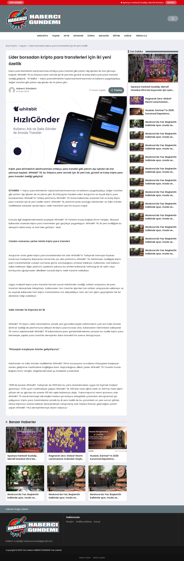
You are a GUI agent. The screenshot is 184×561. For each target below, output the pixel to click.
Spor (66, 35)
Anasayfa (42, 35)
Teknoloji (141, 35)
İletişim (70, 521)
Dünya (91, 35)
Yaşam (55, 35)
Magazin (104, 35)
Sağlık (127, 35)
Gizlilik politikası (84, 521)
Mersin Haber (85, 557)
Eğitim (116, 35)
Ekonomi (78, 35)
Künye (97, 521)
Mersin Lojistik (99, 557)
